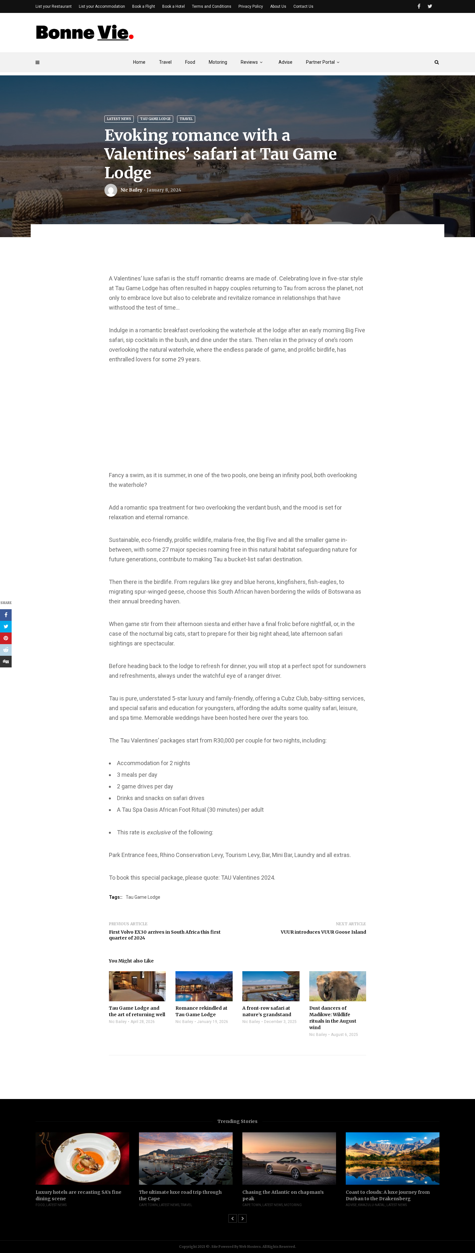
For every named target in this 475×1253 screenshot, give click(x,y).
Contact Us (303, 6)
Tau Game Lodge (155, 119)
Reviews (249, 62)
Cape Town (148, 1205)
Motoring (218, 62)
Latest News (119, 119)
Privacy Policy (250, 6)
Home (139, 62)
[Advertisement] (321, 34)
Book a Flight (143, 6)
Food (190, 62)
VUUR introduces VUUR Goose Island (323, 932)
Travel (165, 62)
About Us (278, 6)
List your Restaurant (54, 6)
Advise (285, 62)
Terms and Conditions (211, 6)
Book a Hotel (173, 6)
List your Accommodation (102, 6)
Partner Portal (320, 62)
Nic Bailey (131, 190)
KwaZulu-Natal (371, 1205)
